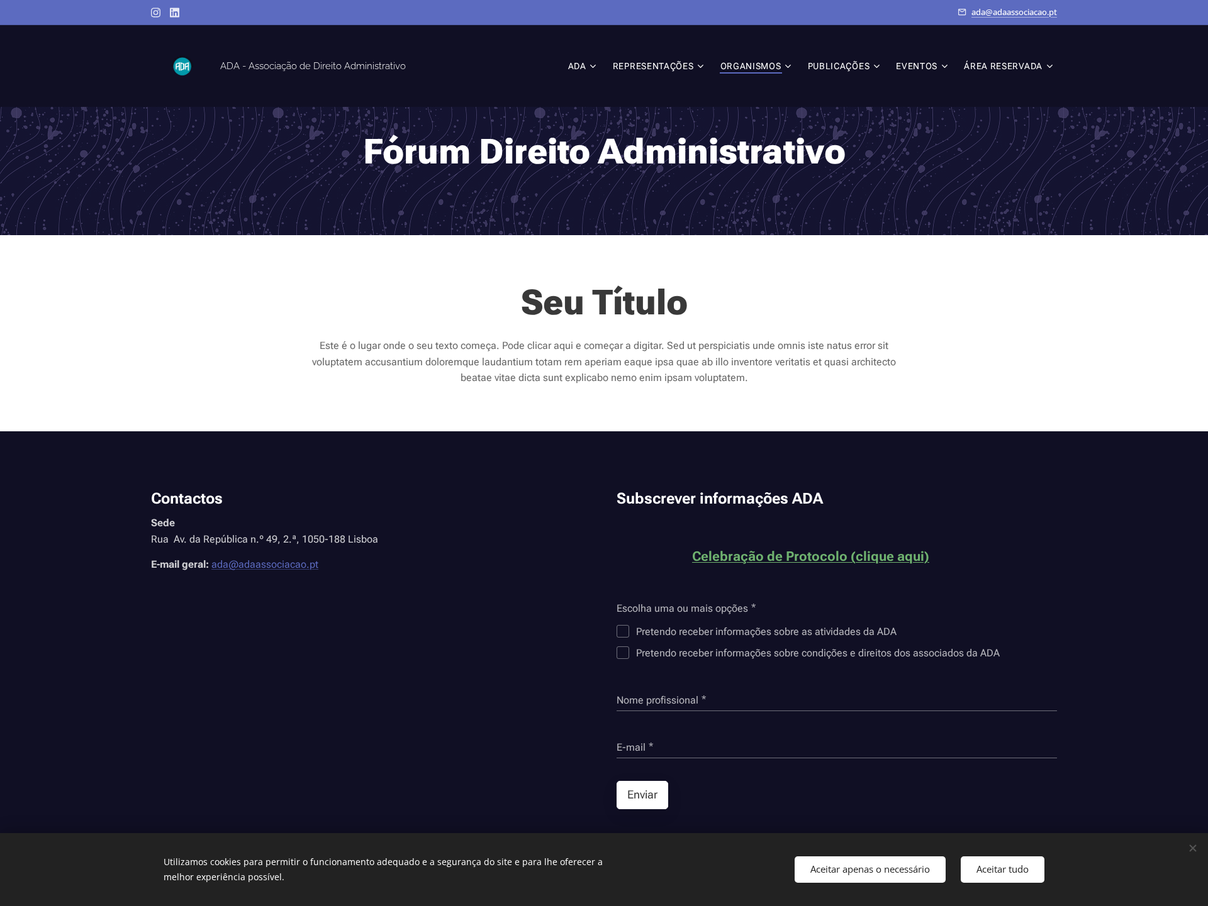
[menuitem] (584, 66)
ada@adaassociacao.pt (1014, 12)
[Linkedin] (174, 12)
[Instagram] (156, 12)
